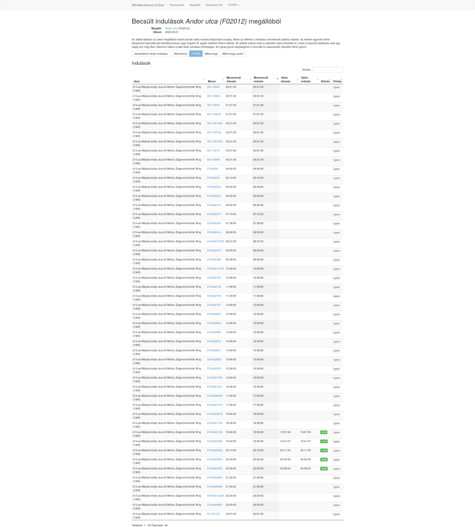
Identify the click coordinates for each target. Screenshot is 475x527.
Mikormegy (211, 53)
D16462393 (214, 223)
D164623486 (214, 441)
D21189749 (214, 132)
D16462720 (214, 277)
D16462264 (214, 187)
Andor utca (171, 28)
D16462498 (214, 259)
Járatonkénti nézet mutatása (151, 53)
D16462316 (214, 205)
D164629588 (214, 486)
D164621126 (214, 423)
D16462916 (214, 341)
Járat (136, 81)
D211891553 (214, 141)
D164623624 (214, 459)
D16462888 (214, 332)
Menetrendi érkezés (234, 79)
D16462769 (214, 296)
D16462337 (214, 214)
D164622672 (214, 414)
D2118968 (213, 96)
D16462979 (214, 368)
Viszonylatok (177, 5)
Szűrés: (306, 69)
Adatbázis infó (214, 5)
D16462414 (214, 232)
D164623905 (214, 468)
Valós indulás (306, 79)
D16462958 (214, 359)
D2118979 (213, 150)
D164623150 (214, 432)
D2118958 (213, 159)
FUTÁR (232, 5)
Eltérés (325, 81)
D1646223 (213, 177)
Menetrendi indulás (261, 79)
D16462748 (214, 286)
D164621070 (214, 405)
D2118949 (213, 105)
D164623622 (214, 450)
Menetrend (180, 53)
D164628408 (214, 395)
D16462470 (214, 250)
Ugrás (336, 87)
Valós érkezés (286, 79)
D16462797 (214, 305)
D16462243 (214, 196)
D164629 (212, 168)
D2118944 (213, 87)
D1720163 (213, 514)
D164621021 (214, 386)
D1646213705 (215, 241)
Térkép (337, 81)
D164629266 (214, 477)
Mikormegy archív (232, 53)
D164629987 (214, 504)
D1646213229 (215, 495)
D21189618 (214, 114)
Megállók (195, 5)
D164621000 (214, 377)
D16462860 (214, 323)
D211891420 (214, 123)
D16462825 (214, 314)
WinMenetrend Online (148, 4)
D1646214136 (215, 268)
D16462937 (214, 350)
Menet (212, 81)
